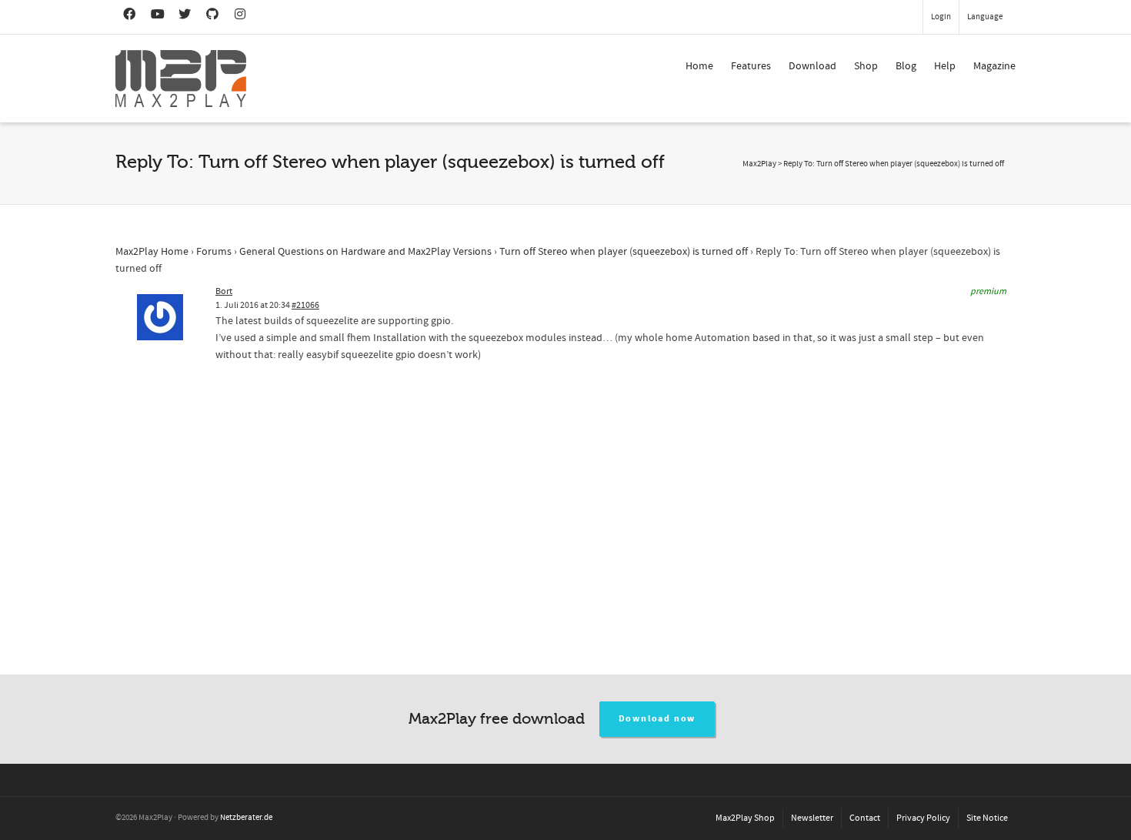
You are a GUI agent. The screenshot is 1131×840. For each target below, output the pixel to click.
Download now (657, 718)
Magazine (994, 66)
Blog (906, 66)
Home (699, 66)
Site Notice (987, 818)
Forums (214, 252)
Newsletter (812, 818)
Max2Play (759, 164)
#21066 (305, 305)
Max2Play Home (151, 252)
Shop (866, 66)
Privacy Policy (923, 818)
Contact (864, 818)
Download (812, 66)
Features (751, 66)
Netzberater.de (246, 817)
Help (945, 66)
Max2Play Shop (745, 818)
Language (985, 17)
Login (941, 17)
